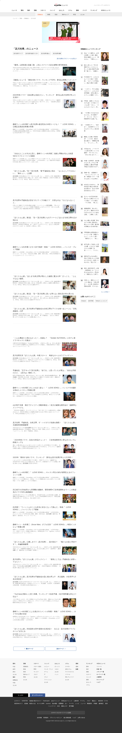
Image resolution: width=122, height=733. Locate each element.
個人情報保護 (67, 717)
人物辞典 (99, 677)
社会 (14, 666)
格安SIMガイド (18, 703)
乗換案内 (89, 703)
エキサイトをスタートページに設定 (61, 712)
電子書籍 (71, 706)
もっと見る (104, 292)
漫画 (77, 10)
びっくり (57, 666)
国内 (22, 10)
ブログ (88, 701)
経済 (14, 669)
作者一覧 (99, 669)
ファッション (48, 679)
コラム (70, 10)
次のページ (60, 649)
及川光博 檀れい (45, 53)
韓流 (74, 14)
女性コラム (68, 669)
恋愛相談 (61, 703)
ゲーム (46, 671)
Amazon (83, 301)
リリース (99, 666)
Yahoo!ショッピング (101, 301)
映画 (48, 14)
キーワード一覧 (101, 674)
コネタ (56, 669)
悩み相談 (54, 703)
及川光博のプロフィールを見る (66, 58)
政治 (14, 671)
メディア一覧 (100, 671)
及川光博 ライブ (18, 53)
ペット (56, 674)
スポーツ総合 (37, 666)
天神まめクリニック (66, 701)
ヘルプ (98, 682)
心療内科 (76, 701)
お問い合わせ (81, 717)
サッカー (36, 671)
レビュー (46, 666)
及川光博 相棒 (57, 53)
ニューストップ (98, 5)
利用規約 (45, 717)
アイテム (82, 701)
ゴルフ (35, 674)
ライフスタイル (69, 671)
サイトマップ (100, 679)
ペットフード (52, 706)
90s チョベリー (69, 677)
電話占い (94, 701)
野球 (35, 669)
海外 (28, 10)
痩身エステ (64, 706)
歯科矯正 (101, 703)
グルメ (46, 677)
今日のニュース (105, 10)
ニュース (14, 10)
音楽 (56, 14)
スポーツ (43, 10)
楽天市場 (90, 301)
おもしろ (61, 10)
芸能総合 (40, 14)
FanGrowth (46, 701)
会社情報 (39, 717)
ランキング (93, 10)
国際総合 (15, 680)
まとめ (82, 14)
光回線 (26, 703)
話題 (77, 669)
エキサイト (107, 5)
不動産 (95, 703)
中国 (14, 682)
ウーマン (71, 703)
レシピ (77, 703)
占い (66, 703)
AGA (58, 706)
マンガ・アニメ (48, 669)
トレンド (52, 10)
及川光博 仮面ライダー (32, 53)
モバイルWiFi (40, 703)
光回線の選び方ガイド (35, 701)
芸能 (35, 10)
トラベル (67, 674)
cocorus (48, 703)
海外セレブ (65, 14)
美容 (106, 703)
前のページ (29, 649)
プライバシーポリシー (56, 717)
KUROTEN (25, 701)
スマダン (67, 666)
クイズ (85, 10)
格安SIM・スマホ (103, 701)
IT (44, 674)
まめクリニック (55, 701)
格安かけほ (32, 703)
